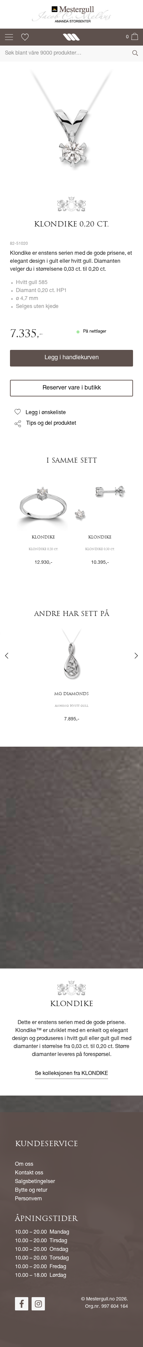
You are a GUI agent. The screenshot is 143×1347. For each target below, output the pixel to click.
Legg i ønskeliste (46, 413)
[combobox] (71, 54)
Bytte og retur (31, 1190)
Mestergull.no (100, 1299)
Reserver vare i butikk (72, 388)
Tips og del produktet (51, 423)
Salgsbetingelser (35, 1182)
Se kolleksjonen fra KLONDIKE (71, 1074)
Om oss (24, 1164)
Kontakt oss (29, 1173)
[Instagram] (38, 1303)
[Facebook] (21, 1303)
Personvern (28, 1199)
